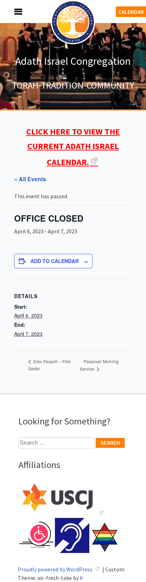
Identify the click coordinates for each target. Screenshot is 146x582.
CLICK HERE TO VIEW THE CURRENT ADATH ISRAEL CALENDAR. (73, 146)
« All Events (30, 179)
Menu (10, 11)
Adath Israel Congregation (73, 61)
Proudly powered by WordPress (56, 569)
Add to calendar (54, 260)
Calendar (131, 11)
